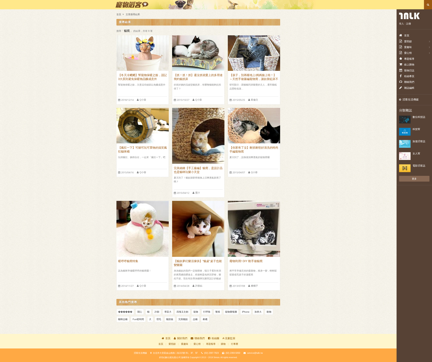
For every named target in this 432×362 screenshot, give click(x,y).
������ (125, 311)
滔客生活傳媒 (410, 99)
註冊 (408, 23)
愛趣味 (184, 344)
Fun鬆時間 (138, 319)
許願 (157, 311)
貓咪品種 (123, 319)
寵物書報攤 (231, 311)
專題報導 (210, 344)
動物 (269, 311)
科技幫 (416, 129)
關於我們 (182, 338)
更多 (414, 178)
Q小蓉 (143, 100)
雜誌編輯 (409, 87)
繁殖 (217, 311)
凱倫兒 (254, 100)
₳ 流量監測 (229, 338)
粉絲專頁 (409, 76)
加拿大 (258, 311)
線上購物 (409, 64)
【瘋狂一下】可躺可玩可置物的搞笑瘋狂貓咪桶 (142, 149)
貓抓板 (169, 319)
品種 (195, 319)
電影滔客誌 (419, 165)
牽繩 (205, 319)
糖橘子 (254, 286)
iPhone (245, 311)
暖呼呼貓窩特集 (128, 261)
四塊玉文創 (182, 311)
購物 (223, 344)
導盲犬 (167, 311)
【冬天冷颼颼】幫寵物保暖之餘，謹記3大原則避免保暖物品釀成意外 (142, 77)
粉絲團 (215, 338)
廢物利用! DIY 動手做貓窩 (246, 261)
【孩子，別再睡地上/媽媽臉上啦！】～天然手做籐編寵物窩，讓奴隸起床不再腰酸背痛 (254, 77)
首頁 (118, 14)
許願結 (198, 286)
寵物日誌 (409, 70)
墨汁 (197, 193)
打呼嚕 (206, 311)
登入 (401, 23)
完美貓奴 (183, 319)
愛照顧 (172, 344)
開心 (139, 311)
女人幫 (416, 153)
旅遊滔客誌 (419, 141)
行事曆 (234, 344)
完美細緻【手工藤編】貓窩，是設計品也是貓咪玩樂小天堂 (198, 170)
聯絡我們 (200, 338)
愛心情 (197, 344)
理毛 (158, 319)
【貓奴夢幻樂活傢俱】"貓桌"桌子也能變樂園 (198, 263)
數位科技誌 (419, 116)
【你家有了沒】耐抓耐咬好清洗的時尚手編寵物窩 (254, 149)
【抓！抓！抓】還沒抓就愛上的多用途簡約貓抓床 (198, 77)
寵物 (195, 311)
